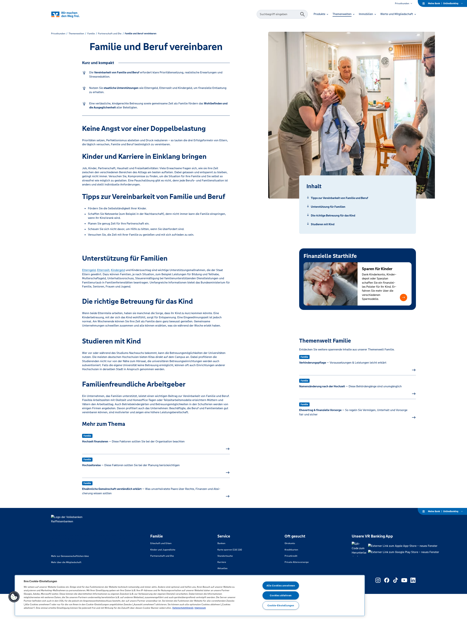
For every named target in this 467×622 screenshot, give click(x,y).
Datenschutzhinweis (183, 607)
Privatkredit (291, 555)
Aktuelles (222, 568)
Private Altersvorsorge (297, 562)
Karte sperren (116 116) (229, 549)
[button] (403, 297)
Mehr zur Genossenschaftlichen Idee (70, 556)
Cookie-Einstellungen (280, 605)
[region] (190, 595)
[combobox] (279, 14)
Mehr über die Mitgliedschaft (66, 562)
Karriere (221, 562)
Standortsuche (225, 555)
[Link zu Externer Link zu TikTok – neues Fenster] (395, 580)
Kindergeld (118, 270)
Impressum (200, 607)
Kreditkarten (291, 549)
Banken (221, 543)
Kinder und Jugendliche (162, 549)
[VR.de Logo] (70, 14)
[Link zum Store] (403, 546)
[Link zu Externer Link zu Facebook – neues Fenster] (387, 580)
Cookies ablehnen (281, 595)
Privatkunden (402, 3)
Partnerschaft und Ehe (162, 555)
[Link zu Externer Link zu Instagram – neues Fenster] (378, 580)
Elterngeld (89, 270)
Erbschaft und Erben (160, 543)
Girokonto (290, 543)
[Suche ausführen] (302, 14)
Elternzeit (103, 270)
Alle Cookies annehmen (281, 585)
